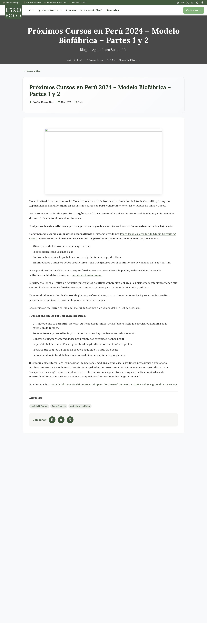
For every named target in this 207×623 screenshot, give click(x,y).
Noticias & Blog (90, 10)
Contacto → (193, 10)
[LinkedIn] (177, 2)
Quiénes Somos (48, 10)
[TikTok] (202, 2)
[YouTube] (182, 2)
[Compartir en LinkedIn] (70, 419)
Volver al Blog (33, 71)
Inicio (29, 10)
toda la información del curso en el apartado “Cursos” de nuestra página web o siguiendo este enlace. (114, 384)
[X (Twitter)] (187, 2)
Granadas (112, 10)
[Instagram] (197, 2)
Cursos (71, 10)
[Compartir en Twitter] (61, 419)
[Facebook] (192, 2)
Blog (79, 60)
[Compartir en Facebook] (52, 419)
